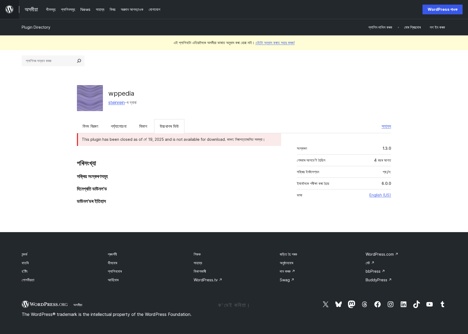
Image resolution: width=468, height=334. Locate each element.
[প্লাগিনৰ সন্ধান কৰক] (79, 60)
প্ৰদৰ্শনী (112, 254)
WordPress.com (382, 254)
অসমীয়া (77, 305)
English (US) (380, 195)
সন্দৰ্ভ (24, 254)
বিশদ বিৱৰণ (90, 126)
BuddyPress (379, 280)
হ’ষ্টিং (25, 271)
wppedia (121, 93)
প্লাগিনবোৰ (115, 271)
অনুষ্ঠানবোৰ (286, 262)
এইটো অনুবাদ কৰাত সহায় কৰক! (275, 42)
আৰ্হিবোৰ (113, 280)
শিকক (197, 254)
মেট (370, 262)
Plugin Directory (36, 27)
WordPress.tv (208, 280)
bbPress (375, 271)
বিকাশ (143, 126)
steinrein (116, 102)
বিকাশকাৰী (200, 271)
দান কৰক (287, 271)
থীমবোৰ (112, 262)
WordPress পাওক (442, 9)
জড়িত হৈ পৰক (288, 254)
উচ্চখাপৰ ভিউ (169, 126)
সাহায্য (386, 126)
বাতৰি (25, 262)
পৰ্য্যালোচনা (118, 126)
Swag (287, 280)
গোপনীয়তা (28, 280)
